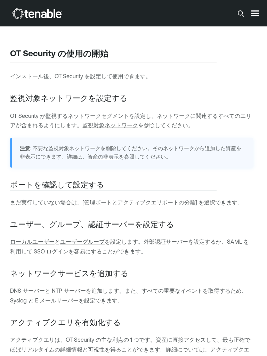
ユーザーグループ (82, 241)
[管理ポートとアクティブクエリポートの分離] (139, 202)
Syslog (18, 300)
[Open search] (241, 13)
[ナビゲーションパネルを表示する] (255, 13)
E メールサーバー (57, 300)
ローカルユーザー (32, 241)
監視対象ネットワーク (110, 125)
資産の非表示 (103, 157)
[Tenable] (37, 13)
